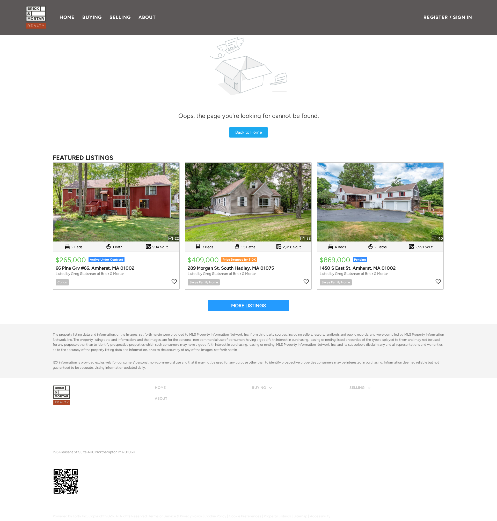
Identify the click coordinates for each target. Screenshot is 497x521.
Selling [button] (120, 17)
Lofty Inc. (80, 516)
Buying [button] (92, 17)
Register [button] (435, 17)
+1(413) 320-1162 (67, 448)
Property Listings (277, 516)
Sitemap (300, 516)
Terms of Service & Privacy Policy (175, 516)
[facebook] (55, 504)
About (147, 17)
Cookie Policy (215, 516)
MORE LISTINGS (248, 305)
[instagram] (73, 504)
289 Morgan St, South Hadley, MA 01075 (231, 268)
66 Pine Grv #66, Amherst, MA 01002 (95, 268)
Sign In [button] (462, 17)
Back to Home (248, 132)
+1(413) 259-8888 (68, 434)
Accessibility (320, 516)
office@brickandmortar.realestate (116, 434)
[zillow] (64, 504)
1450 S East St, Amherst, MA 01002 (358, 268)
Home (67, 17)
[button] (36, 17)
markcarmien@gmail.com (103, 448)
